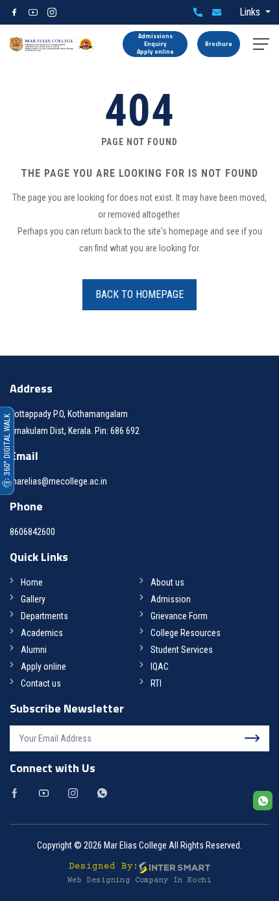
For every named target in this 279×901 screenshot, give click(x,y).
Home (32, 582)
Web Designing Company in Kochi (139, 880)
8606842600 (197, 12)
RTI (156, 683)
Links (251, 12)
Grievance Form (179, 616)
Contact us (41, 683)
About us (167, 582)
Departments (44, 616)
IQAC (160, 666)
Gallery (33, 599)
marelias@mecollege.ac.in (216, 12)
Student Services (182, 649)
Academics (42, 633)
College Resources (186, 633)
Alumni (34, 649)
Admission (171, 599)
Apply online (43, 666)
